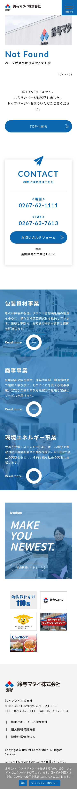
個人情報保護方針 (23, 729)
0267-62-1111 (38, 205)
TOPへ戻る (38, 126)
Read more (13, 342)
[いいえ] (72, 776)
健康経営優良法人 (23, 737)
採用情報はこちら (27, 567)
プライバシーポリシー (44, 782)
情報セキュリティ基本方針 (29, 722)
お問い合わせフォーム (38, 237)
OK (23, 782)
